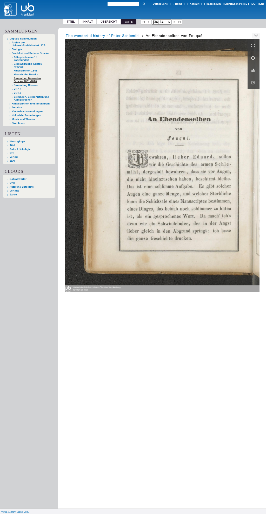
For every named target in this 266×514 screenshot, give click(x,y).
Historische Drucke (26, 74)
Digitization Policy (235, 3)
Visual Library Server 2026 (15, 511)
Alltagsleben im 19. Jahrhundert (26, 58)
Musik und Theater (23, 119)
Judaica (17, 107)
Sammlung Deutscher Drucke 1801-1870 (27, 80)
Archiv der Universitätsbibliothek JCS (28, 44)
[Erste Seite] (143, 22)
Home (178, 3)
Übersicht (109, 21)
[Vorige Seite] (148, 22)
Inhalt (88, 21)
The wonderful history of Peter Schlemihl (102, 36)
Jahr (12, 160)
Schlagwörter (18, 178)
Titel (71, 21)
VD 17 (17, 92)
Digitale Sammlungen (23, 38)
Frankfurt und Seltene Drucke (30, 53)
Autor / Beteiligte (20, 149)
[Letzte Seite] (179, 22)
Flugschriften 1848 (25, 70)
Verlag (14, 156)
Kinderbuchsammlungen (27, 111)
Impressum (214, 3)
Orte (12, 182)
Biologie (17, 49)
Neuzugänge (17, 141)
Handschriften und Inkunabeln (31, 103)
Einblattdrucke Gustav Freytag (28, 65)
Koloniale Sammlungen (26, 115)
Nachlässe (18, 123)
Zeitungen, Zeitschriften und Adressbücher (31, 98)
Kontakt (194, 3)
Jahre (13, 194)
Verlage (14, 190)
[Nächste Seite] (174, 22)
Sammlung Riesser (26, 85)
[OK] (143, 4)
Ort (12, 152)
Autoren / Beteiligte (22, 186)
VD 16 (17, 89)
